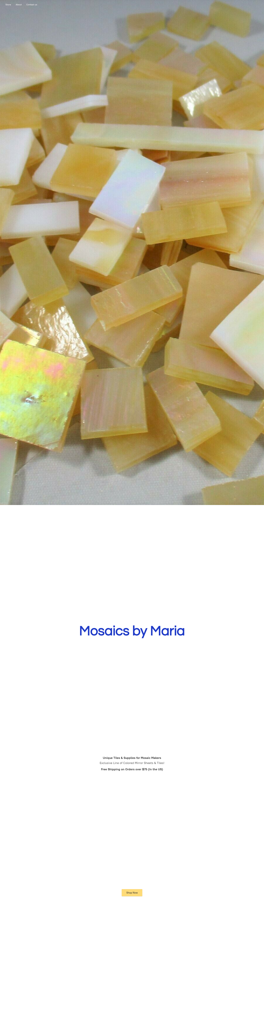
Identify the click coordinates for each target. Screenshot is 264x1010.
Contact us (31, 4)
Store (8, 4)
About (19, 4)
